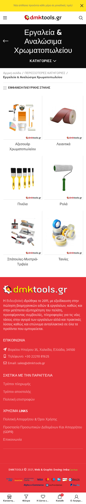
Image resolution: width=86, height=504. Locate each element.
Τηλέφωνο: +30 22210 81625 (28, 356)
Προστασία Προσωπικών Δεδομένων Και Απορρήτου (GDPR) (42, 430)
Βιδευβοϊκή (14, 301)
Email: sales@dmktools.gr (26, 363)
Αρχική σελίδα (12, 73)
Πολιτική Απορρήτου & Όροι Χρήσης (30, 419)
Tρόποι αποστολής (17, 392)
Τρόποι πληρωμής (17, 384)
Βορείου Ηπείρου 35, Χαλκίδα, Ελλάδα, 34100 (41, 350)
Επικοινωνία (12, 440)
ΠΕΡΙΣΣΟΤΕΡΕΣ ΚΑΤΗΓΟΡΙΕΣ (45, 73)
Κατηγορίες (41, 61)
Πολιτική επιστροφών (19, 399)
